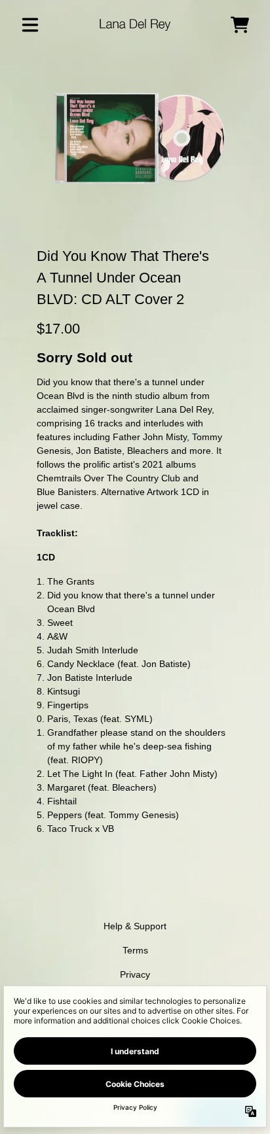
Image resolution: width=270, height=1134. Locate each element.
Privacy (135, 974)
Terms (135, 950)
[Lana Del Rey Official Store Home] (135, 24)
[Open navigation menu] (30, 24)
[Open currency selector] (211, 24)
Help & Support (135, 926)
